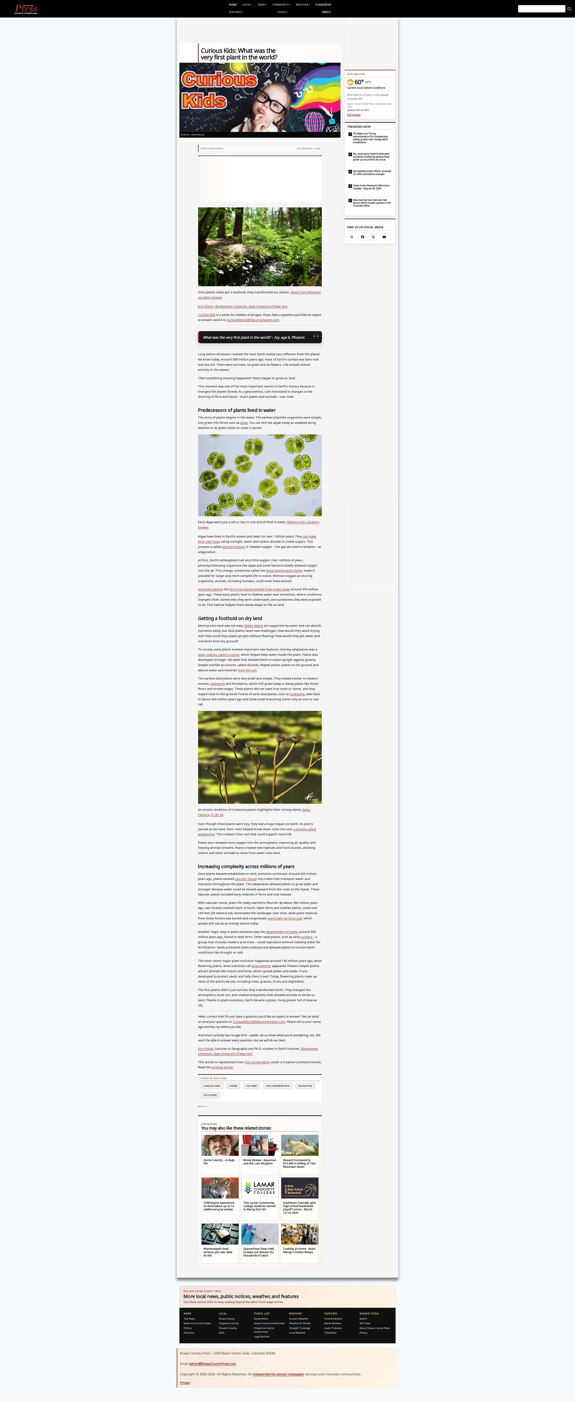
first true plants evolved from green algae (259, 589)
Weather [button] (302, 4)
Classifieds (323, 4)
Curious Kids (212, 1085)
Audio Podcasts (333, 1328)
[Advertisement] (260, 179)
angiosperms (261, 966)
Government (261, 1318)
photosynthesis (233, 547)
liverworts (217, 683)
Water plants (253, 625)
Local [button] (246, 4)
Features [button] (235, 12)
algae (244, 422)
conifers (306, 937)
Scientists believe (210, 589)
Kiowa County (227, 1318)
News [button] (261, 4)
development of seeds (282, 932)
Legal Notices (262, 1336)
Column (251, 1085)
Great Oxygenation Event (284, 570)
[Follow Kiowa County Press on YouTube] (384, 237)
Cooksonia (297, 694)
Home (233, 4)
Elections (189, 1332)
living (233, 1085)
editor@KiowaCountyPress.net (212, 1363)
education (305, 1085)
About (326, 12)
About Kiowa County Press (375, 1328)
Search (363, 1318)
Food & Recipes (333, 1318)
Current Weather (298, 1318)
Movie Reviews (332, 1323)
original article (222, 1067)
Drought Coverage (299, 1328)
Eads (221, 1332)
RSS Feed (365, 1323)
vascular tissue (245, 879)
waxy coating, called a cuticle (218, 654)
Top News (189, 1318)
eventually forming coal (285, 918)
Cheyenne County (229, 1323)
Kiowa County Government (269, 1323)
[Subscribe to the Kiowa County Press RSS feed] (373, 237)
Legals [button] (282, 12)
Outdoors (210, 1095)
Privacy (363, 1332)
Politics (188, 1328)
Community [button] (280, 4)
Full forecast (354, 114)
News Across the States (197, 1323)
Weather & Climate (300, 1323)
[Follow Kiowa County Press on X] (352, 237)
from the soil (247, 670)
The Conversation (257, 1062)
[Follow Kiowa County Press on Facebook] (362, 237)
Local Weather (297, 1332)
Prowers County (228, 1328)
